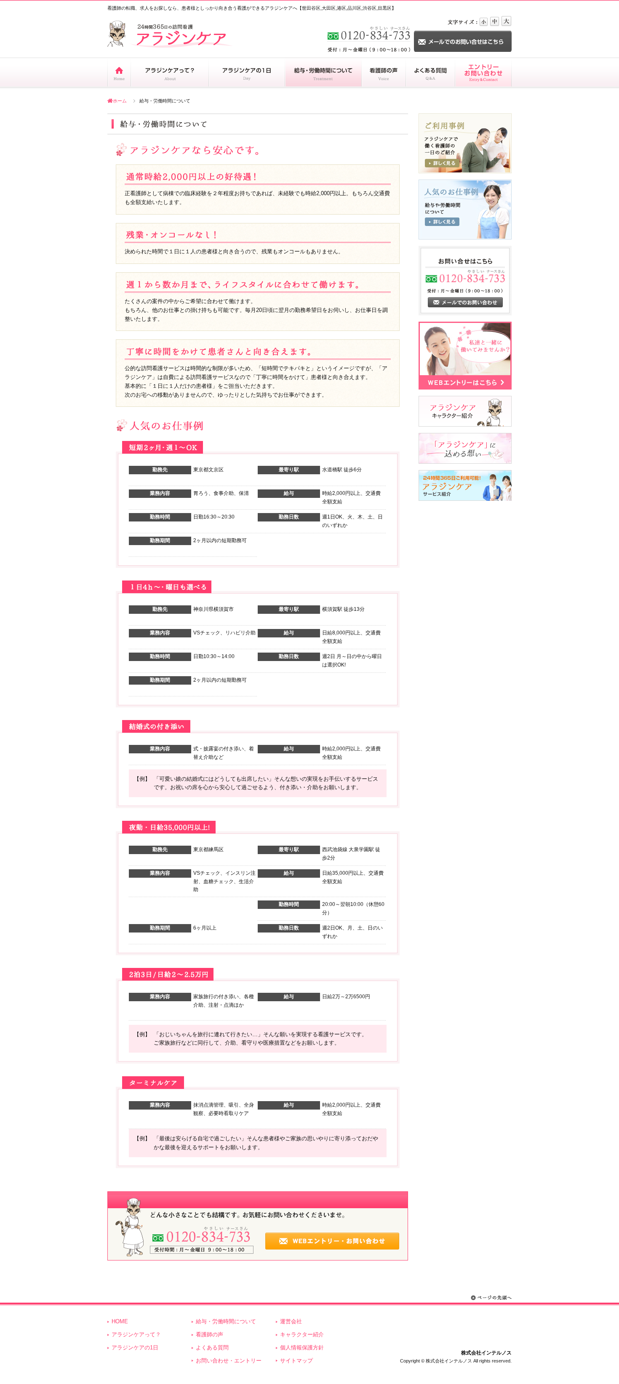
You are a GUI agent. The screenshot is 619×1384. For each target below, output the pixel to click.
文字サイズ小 (483, 22)
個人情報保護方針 (302, 1347)
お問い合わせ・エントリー (228, 1360)
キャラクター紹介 (302, 1334)
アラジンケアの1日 (135, 1347)
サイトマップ (296, 1360)
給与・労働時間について (226, 1321)
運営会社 (291, 1321)
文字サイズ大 (506, 21)
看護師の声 (209, 1334)
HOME (120, 1321)
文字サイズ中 (494, 22)
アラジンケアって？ (136, 1334)
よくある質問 (212, 1347)
